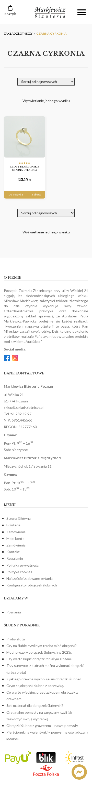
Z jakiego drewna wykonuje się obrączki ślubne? (43, 679)
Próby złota (15, 639)
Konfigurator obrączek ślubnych (31, 585)
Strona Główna (18, 518)
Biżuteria (13, 525)
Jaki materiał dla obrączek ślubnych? (34, 705)
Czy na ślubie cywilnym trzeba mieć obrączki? (41, 645)
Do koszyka (15, 194)
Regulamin (14, 558)
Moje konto (15, 538)
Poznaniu (13, 612)
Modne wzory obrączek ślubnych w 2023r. (39, 652)
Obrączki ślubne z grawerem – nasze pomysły (42, 725)
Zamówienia (16, 532)
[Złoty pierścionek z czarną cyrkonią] (24, 137)
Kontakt (13, 552)
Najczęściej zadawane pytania (29, 578)
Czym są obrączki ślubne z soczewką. (35, 685)
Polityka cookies (19, 572)
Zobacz (36, 194)
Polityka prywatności (22, 565)
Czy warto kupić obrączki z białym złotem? (39, 659)
